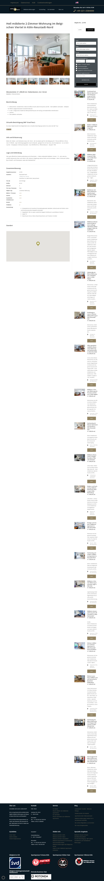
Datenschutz (25, 3)
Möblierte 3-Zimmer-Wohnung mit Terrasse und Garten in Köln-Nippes (92, 392)
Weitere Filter (85, 80)
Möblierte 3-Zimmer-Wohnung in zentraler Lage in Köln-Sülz (92, 583)
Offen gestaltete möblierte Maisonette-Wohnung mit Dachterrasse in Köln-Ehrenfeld (92, 349)
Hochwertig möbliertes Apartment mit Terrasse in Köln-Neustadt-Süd (92, 426)
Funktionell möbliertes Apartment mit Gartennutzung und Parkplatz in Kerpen (92, 94)
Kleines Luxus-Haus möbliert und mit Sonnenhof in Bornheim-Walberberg (92, 679)
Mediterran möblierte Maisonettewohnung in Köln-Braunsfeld (92, 192)
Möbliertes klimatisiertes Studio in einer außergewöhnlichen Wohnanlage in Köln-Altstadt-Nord (92, 226)
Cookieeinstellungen (44, 3)
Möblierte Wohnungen (29, 9)
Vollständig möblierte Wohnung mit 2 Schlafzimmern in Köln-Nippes (92, 275)
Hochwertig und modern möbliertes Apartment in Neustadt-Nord (92, 555)
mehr (91, 120)
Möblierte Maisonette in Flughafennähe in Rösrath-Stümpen (92, 457)
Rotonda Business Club (39, 872)
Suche (86, 84)
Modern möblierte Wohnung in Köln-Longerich (92, 126)
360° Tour (8, 129)
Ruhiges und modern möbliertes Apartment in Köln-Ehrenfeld (92, 525)
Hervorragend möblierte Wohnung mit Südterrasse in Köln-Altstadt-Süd (92, 759)
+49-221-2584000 (85, 11)
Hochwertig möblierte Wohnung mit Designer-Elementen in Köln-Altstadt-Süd (92, 723)
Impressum (15, 3)
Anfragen (90, 29)
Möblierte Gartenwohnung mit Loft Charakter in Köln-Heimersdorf (92, 613)
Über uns (61, 9)
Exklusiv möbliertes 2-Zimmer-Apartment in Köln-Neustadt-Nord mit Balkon (92, 646)
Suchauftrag (42, 9)
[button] (3, 877)
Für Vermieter (51, 9)
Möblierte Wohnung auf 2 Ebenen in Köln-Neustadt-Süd (92, 157)
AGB (33, 3)
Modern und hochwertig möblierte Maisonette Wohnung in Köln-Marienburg (92, 489)
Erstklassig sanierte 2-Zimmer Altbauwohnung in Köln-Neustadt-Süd (92, 316)
